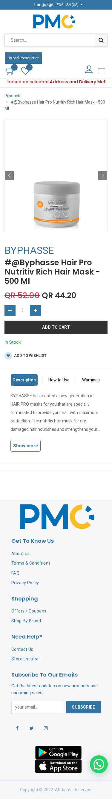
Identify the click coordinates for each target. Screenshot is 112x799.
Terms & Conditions (31, 563)
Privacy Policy (25, 582)
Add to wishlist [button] (30, 355)
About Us (20, 553)
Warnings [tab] (91, 379)
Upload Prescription (23, 58)
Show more (25, 445)
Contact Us (22, 649)
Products (13, 95)
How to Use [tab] (59, 379)
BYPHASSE (29, 250)
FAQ (15, 573)
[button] (9, 175)
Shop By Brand (26, 620)
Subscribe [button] (83, 707)
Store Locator (25, 659)
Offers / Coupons (29, 611)
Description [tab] (24, 379)
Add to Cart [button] (56, 327)
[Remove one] (10, 310)
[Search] (101, 40)
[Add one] (35, 310)
